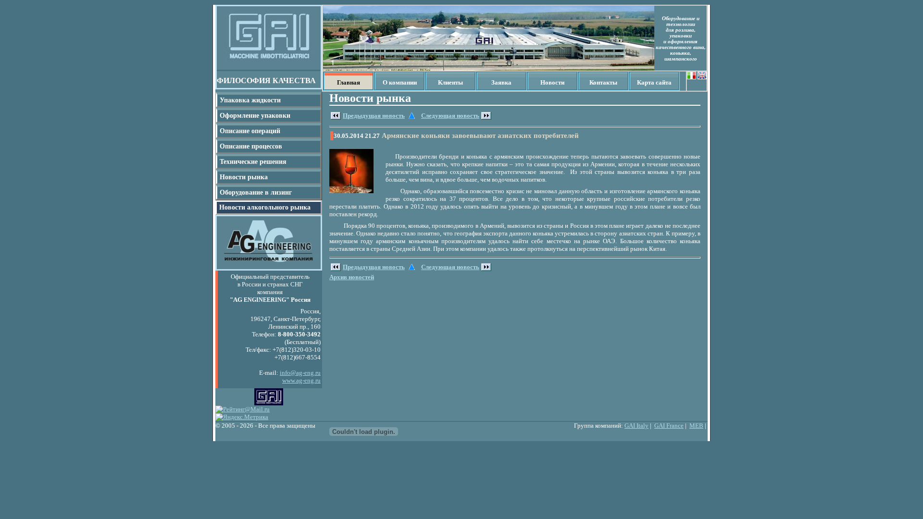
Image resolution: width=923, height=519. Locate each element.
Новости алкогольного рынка (265, 207)
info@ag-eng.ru (300, 372)
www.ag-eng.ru (301, 380)
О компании (400, 82)
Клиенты (450, 82)
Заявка (501, 82)
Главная (348, 82)
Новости (552, 82)
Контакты (603, 82)
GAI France (669, 425)
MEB (696, 425)
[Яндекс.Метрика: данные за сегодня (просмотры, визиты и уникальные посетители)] (241, 417)
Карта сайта (654, 82)
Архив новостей (351, 277)
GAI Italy (636, 425)
